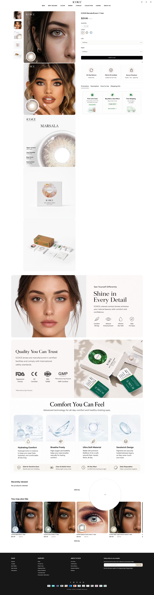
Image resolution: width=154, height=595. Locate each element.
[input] (119, 565)
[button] (87, 26)
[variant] (112, 42)
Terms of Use (122, 568)
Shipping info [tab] (115, 86)
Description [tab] (94, 86)
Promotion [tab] (85, 86)
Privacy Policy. (129, 568)
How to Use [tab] (105, 86)
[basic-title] (19, 482)
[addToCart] (112, 58)
